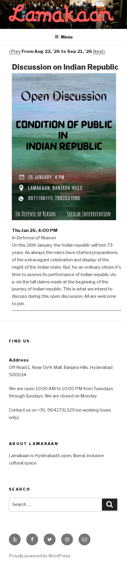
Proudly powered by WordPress (40, 555)
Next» (99, 51)
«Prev (15, 51)
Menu (67, 36)
